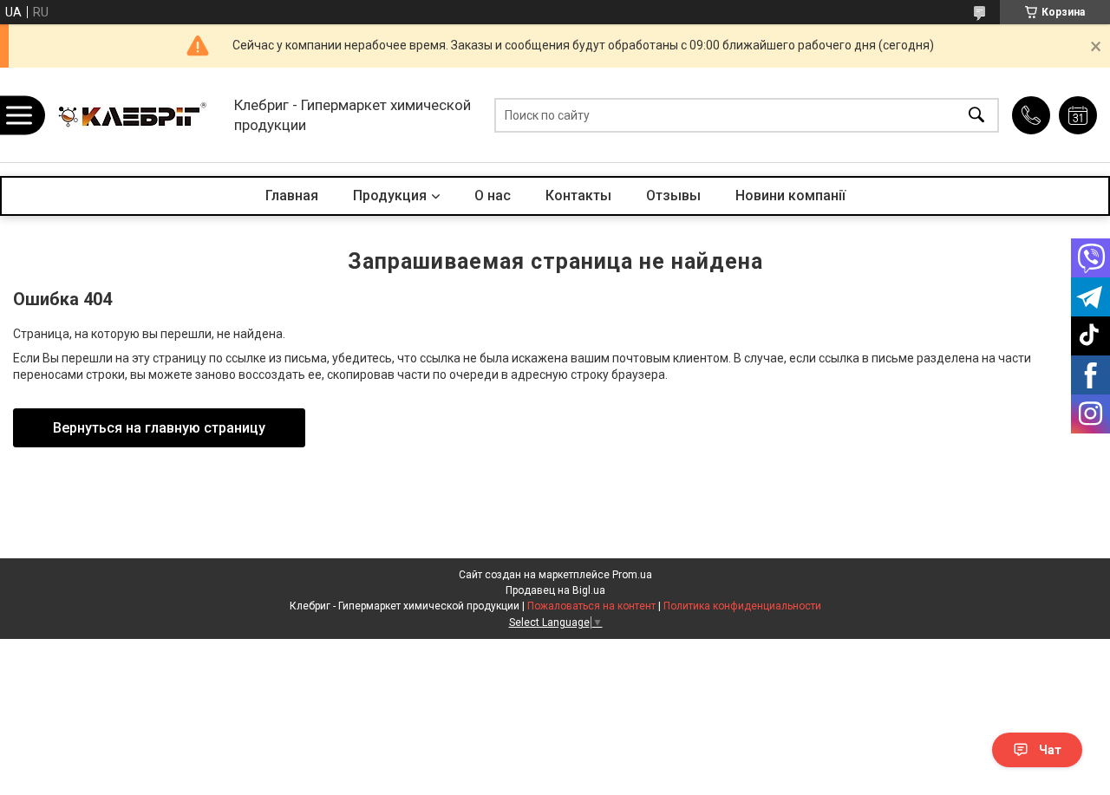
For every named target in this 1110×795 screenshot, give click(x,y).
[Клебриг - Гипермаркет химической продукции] (134, 114)
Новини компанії (790, 195)
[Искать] (976, 115)
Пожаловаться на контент (591, 606)
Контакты (578, 195)
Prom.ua (632, 575)
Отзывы (673, 195)
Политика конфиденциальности (742, 606)
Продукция (390, 195)
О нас (492, 195)
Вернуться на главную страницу (159, 428)
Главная (291, 195)
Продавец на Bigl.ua (555, 590)
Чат (1050, 750)
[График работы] (1078, 115)
